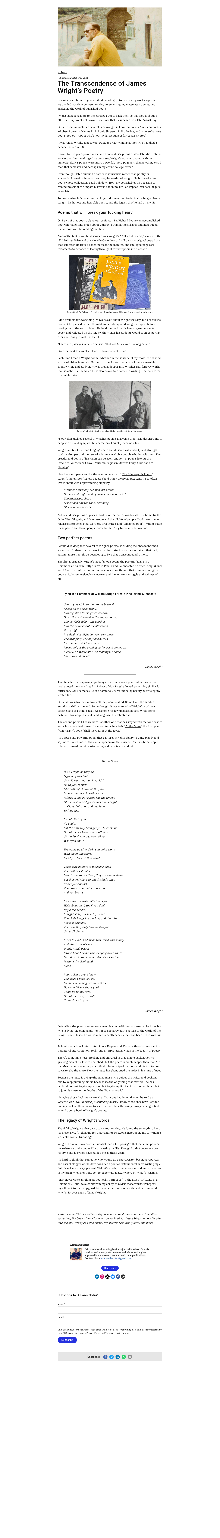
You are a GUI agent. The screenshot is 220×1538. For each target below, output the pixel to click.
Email (61, 1317)
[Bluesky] (112, 1276)
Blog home (110, 1268)
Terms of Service (113, 1333)
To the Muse (133, 726)
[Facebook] (118, 1276)
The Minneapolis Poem (136, 474)
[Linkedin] (97, 1276)
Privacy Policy (93, 1333)
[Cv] (123, 1276)
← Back (62, 72)
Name (61, 1304)
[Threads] (107, 1276)
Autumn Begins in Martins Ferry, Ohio (119, 463)
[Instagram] (102, 1276)
